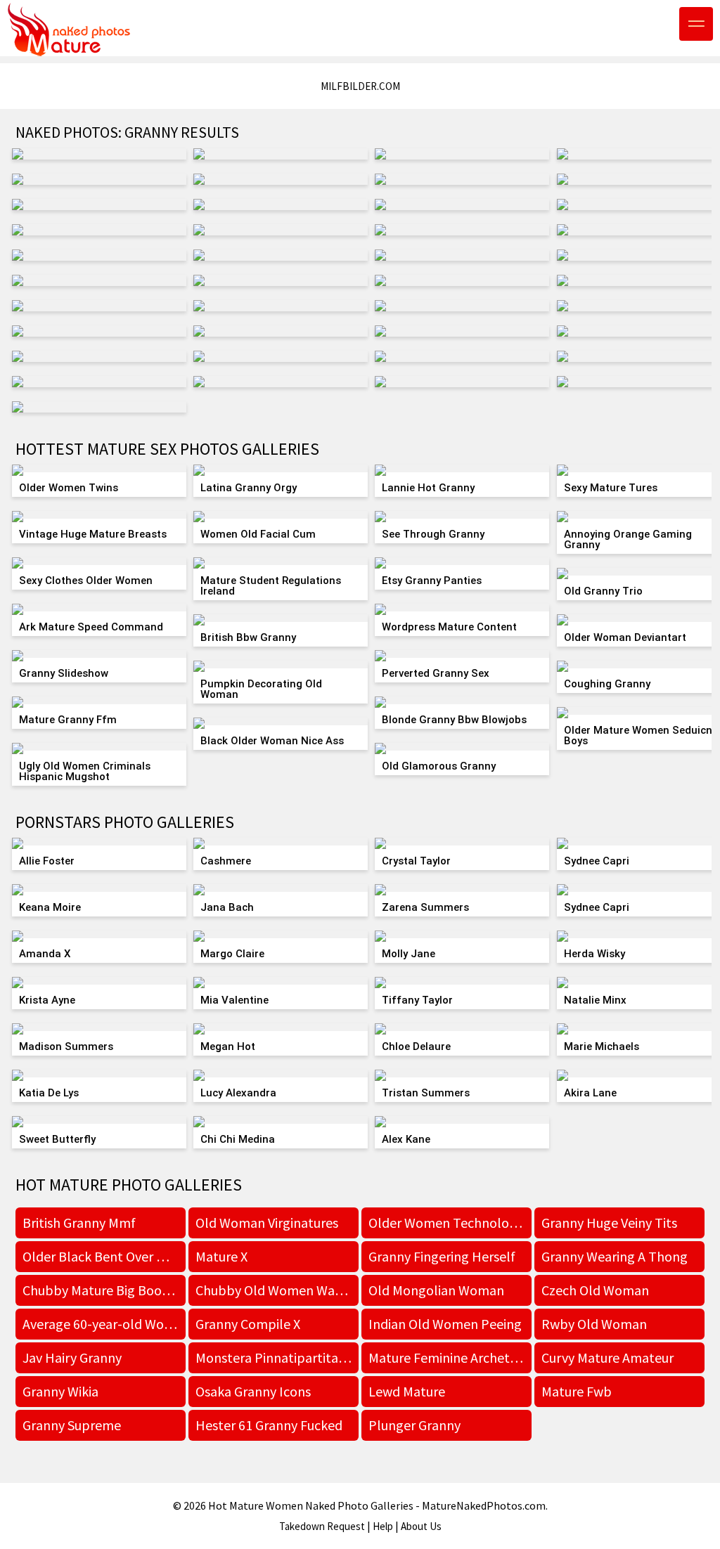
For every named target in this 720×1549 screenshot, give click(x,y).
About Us (421, 1526)
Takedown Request (322, 1526)
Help (383, 1526)
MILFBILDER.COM (360, 86)
